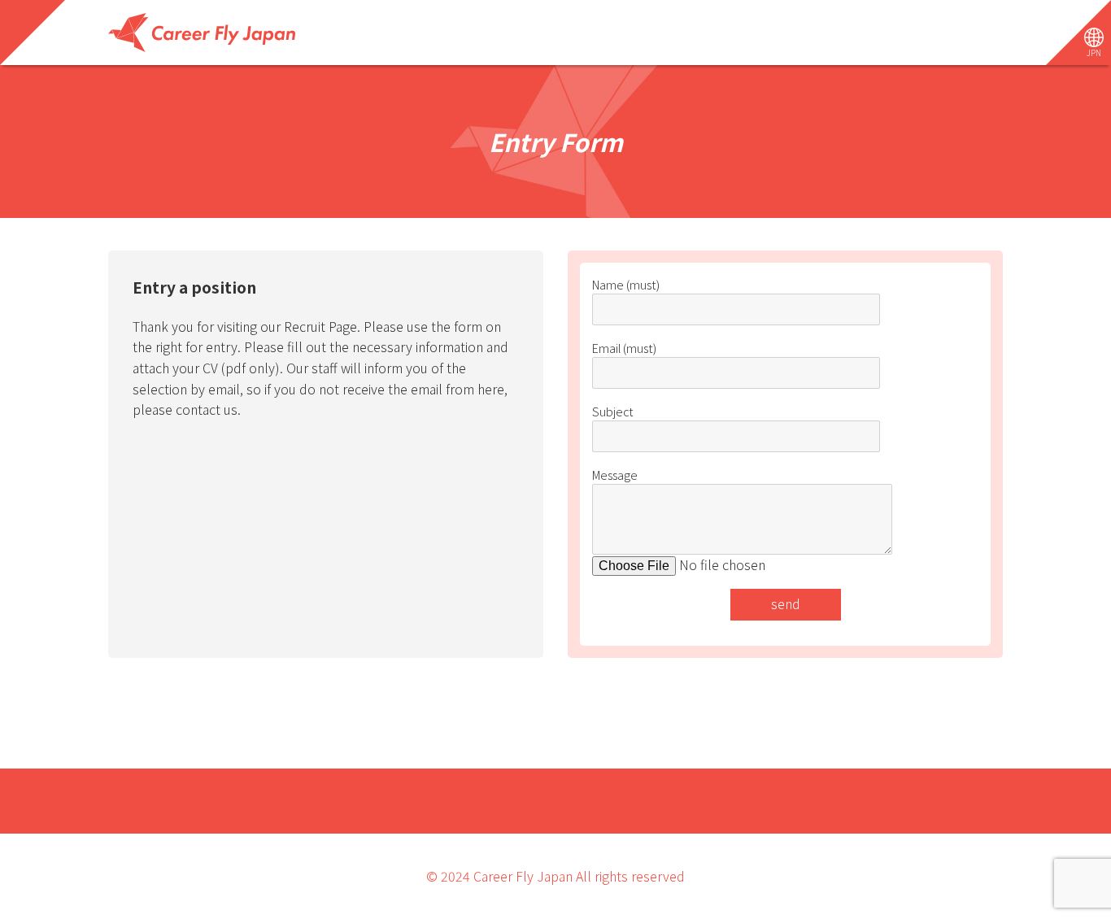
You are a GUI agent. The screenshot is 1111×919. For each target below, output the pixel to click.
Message (615, 474)
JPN (1094, 52)
